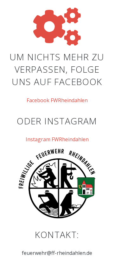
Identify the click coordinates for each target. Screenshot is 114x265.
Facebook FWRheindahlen (57, 100)
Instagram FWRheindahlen (57, 139)
